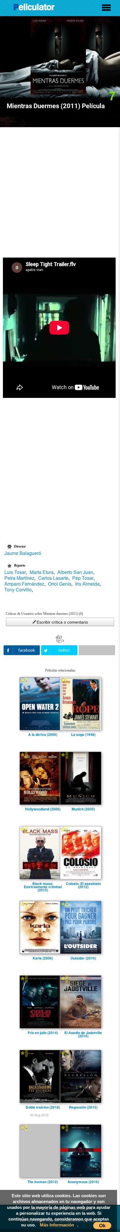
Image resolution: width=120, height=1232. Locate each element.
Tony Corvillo (18, 590)
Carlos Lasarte (53, 578)
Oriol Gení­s (59, 584)
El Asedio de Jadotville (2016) (83, 1032)
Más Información (57, 1224)
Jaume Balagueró (22, 553)
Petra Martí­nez (19, 578)
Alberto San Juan (75, 572)
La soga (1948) (83, 734)
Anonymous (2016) (83, 1181)
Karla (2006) (43, 958)
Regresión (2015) (83, 1107)
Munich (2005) (83, 808)
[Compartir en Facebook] (22, 649)
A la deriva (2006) (42, 734)
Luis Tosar (15, 572)
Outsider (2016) (83, 958)
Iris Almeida (87, 584)
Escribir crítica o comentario (62, 622)
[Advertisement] (60, 190)
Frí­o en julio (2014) (43, 1032)
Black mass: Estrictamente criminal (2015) (43, 883)
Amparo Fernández (24, 584)
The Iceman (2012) (42, 1181)
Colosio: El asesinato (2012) (83, 883)
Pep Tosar (82, 578)
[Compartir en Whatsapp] (97, 650)
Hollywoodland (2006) (43, 808)
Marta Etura (42, 572)
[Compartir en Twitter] (60, 649)
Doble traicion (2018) (43, 1107)
